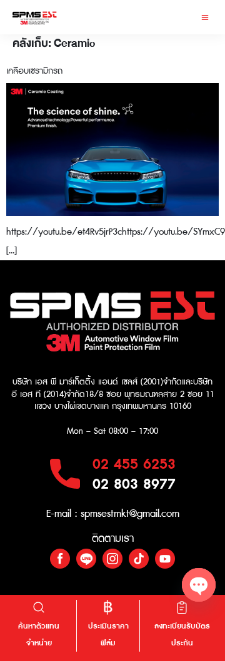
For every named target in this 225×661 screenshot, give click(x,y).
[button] (205, 17)
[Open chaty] (199, 585)
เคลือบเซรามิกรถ (34, 71)
